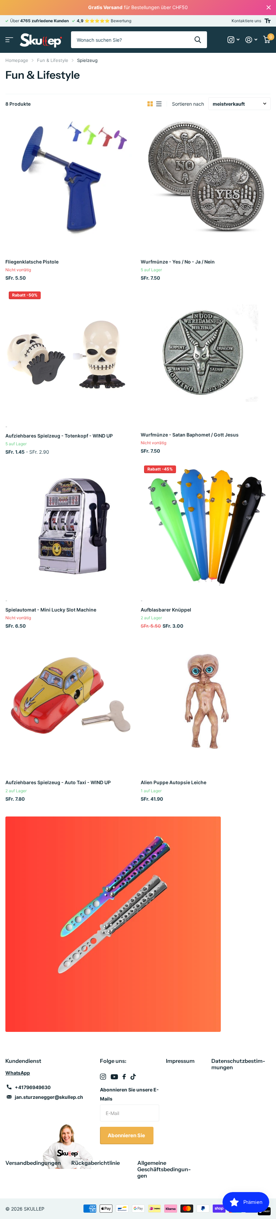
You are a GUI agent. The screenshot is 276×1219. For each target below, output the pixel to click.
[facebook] (124, 1076)
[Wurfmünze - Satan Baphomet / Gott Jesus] (206, 353)
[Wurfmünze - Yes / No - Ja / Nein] (206, 180)
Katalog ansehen (9, 40)
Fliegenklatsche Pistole (32, 262)
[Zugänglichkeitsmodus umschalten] (268, 20)
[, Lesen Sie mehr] (233, 39)
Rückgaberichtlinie (95, 1162)
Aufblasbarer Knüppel (166, 610)
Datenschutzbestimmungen (238, 1064)
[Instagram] (103, 1077)
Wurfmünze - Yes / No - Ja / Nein (178, 262)
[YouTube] (114, 1076)
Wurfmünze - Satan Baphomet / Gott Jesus (190, 435)
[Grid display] (150, 104)
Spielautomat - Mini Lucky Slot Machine (50, 610)
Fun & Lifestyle (52, 60)
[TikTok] (133, 1077)
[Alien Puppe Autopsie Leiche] (206, 701)
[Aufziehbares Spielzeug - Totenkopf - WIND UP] (70, 353)
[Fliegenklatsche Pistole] (70, 180)
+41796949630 (33, 1087)
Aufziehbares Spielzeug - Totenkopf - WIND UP (59, 436)
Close (268, 7)
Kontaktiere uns (246, 20)
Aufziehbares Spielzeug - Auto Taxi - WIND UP (58, 782)
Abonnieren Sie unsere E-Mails (129, 1094)
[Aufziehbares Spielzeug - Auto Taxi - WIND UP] (70, 701)
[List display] (159, 104)
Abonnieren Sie (127, 1135)
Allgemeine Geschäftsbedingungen (164, 1169)
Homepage (16, 60)
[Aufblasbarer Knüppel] (206, 527)
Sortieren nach (188, 104)
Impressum (180, 1060)
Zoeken (197, 39)
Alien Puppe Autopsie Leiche (173, 782)
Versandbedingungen (33, 1162)
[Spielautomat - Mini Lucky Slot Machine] (70, 527)
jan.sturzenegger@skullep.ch (49, 1097)
